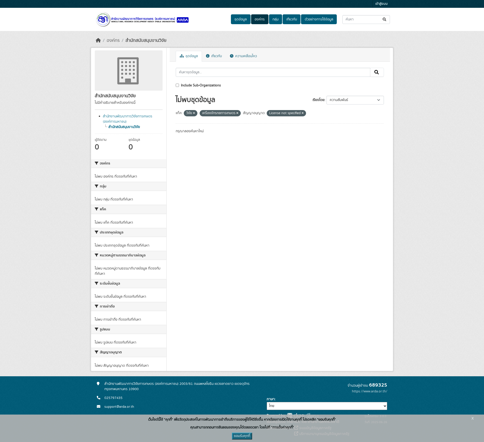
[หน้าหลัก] (98, 40)
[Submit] (384, 19)
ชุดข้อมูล (240, 19)
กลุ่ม (276, 19)
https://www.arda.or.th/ (369, 391)
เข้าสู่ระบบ (381, 4)
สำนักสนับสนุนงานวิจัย (146, 40)
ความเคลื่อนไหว (245, 56)
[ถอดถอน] (194, 113)
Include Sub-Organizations (200, 85)
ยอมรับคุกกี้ (242, 435)
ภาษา (271, 399)
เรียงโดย (318, 100)
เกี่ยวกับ (291, 19)
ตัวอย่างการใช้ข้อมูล (319, 19)
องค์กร (260, 19)
